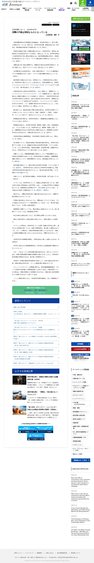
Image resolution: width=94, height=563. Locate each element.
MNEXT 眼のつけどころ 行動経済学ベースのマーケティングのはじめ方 (33, 363)
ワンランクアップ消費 (79, 382)
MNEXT (4, 9)
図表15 (42, 96)
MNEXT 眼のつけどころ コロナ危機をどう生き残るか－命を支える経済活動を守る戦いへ (35, 337)
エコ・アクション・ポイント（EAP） (81, 449)
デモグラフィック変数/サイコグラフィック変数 (81, 386)
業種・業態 (76, 408)
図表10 (17, 161)
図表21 (39, 190)
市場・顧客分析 (77, 374)
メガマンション (77, 445)
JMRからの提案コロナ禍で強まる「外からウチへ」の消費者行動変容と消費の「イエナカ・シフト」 (34, 314)
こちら (35, 292)
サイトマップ (29, 553)
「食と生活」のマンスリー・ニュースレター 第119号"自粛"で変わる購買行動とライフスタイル (28, 322)
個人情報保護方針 (62, 553)
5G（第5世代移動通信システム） (80, 432)
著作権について (75, 553)
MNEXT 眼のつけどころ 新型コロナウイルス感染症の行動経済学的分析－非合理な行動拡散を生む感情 (33, 358)
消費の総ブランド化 (79, 378)
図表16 (18, 167)
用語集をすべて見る (80, 460)
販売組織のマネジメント (80, 411)
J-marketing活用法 (80, 349)
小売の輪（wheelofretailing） (79, 403)
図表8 (19, 139)
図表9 (45, 150)
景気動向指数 (77, 441)
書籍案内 (39, 553)
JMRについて (18, 553)
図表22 (46, 190)
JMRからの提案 (14, 9)
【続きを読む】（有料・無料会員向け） (35, 290)
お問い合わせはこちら (80, 19)
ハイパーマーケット (79, 398)
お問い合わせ (49, 553)
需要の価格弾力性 (78, 391)
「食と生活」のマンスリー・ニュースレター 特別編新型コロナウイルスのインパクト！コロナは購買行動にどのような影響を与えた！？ (34, 330)
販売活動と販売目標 (79, 415)
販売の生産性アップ (79, 419)
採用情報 (80, 344)
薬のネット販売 (77, 454)
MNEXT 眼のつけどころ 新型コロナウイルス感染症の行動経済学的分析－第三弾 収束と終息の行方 (33, 344)
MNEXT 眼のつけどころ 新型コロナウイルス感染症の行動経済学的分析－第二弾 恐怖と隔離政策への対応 (33, 351)
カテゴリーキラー (78, 395)
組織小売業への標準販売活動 (81, 427)
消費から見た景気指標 (19, 307)
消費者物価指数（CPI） (80, 437)
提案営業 (75, 422)
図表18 (15, 179)
